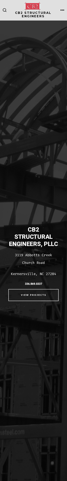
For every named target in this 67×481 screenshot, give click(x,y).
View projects (33, 295)
